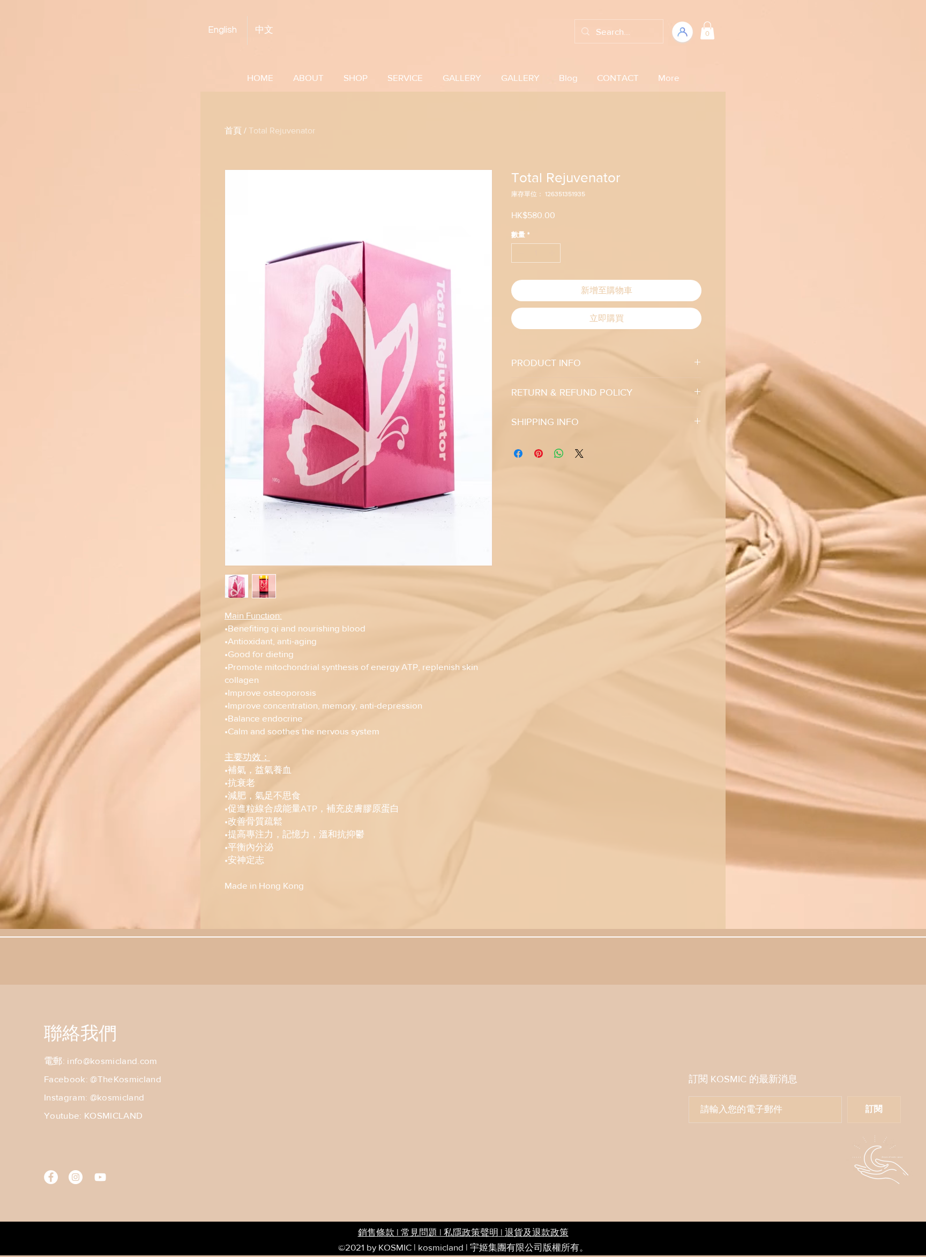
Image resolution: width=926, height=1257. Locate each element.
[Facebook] (51, 1177)
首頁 (233, 130)
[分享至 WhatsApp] (558, 453)
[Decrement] (519, 253)
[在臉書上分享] (518, 453)
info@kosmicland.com (112, 1060)
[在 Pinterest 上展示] (538, 453)
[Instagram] (76, 1177)
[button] (707, 30)
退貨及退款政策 (537, 1232)
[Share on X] (579, 453)
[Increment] (553, 253)
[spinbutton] (536, 253)
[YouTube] (100, 1177)
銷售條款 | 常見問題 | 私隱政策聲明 (428, 1232)
